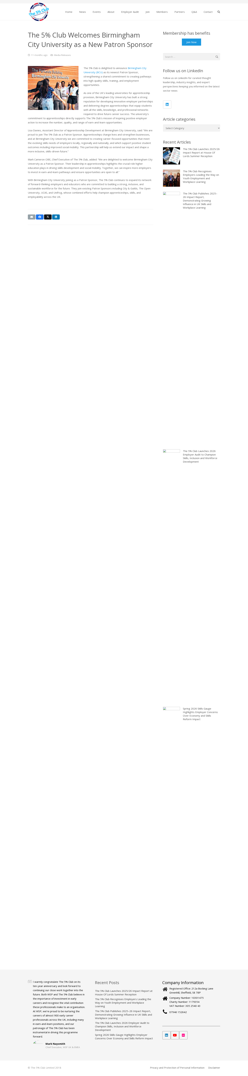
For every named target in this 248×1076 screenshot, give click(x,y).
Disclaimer (214, 1067)
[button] (88, 11)
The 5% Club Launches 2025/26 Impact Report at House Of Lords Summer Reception (124, 992)
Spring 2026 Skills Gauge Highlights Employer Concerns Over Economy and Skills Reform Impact (124, 1036)
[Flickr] (183, 1035)
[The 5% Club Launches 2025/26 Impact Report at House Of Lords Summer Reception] (191, 155)
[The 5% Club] (39, 12)
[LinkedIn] (167, 104)
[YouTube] (175, 1035)
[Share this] (40, 217)
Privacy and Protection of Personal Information (177, 1067)
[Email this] (31, 217)
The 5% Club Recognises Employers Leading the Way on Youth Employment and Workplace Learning (123, 1002)
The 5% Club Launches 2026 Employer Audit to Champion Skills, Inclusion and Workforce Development (122, 1026)
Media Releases (62, 55)
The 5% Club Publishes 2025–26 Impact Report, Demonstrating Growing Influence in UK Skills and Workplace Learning (123, 1014)
